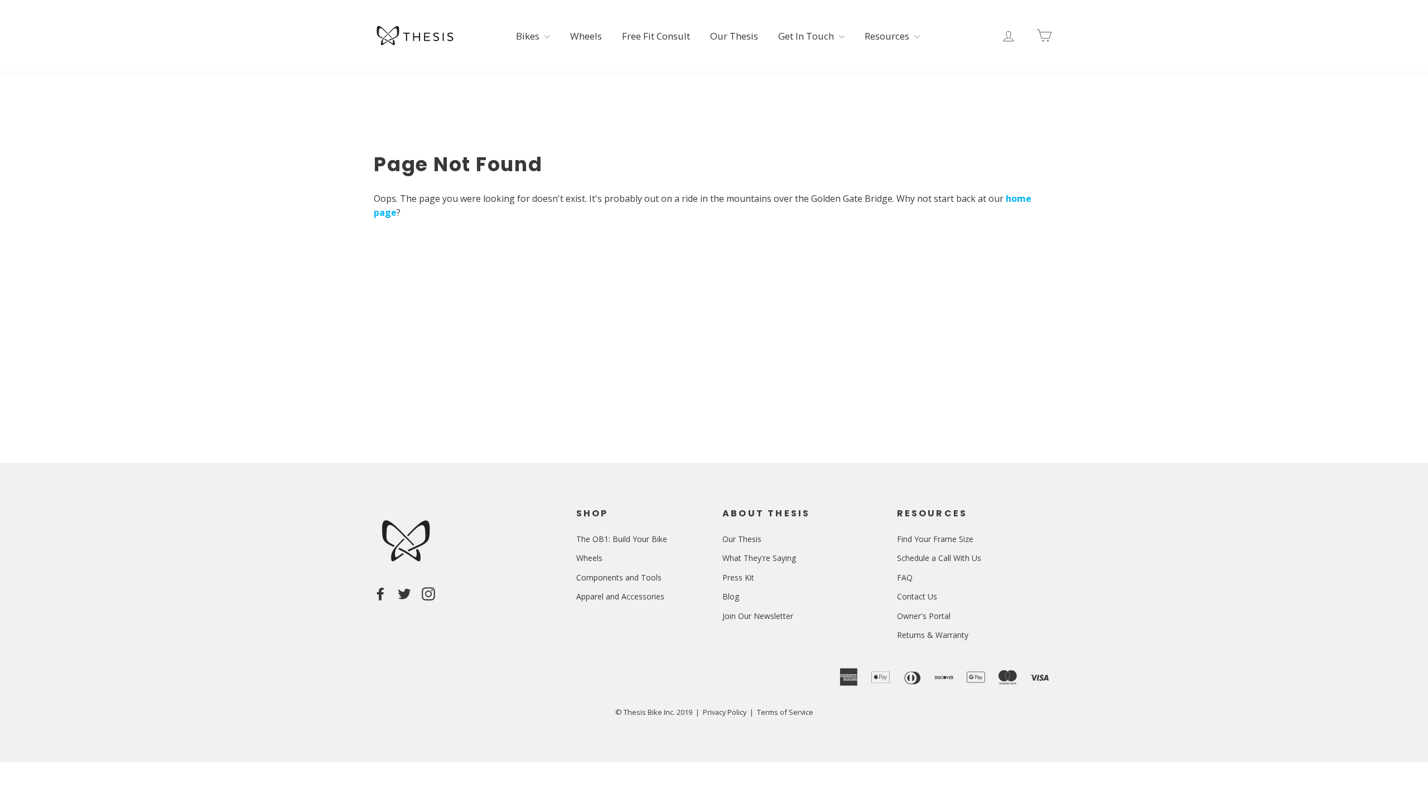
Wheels (586, 36)
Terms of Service (785, 712)
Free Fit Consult (656, 36)
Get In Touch (807, 36)
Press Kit (738, 577)
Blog (730, 596)
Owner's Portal (924, 616)
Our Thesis (734, 36)
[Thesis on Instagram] (428, 593)
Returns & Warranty (932, 635)
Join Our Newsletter (757, 616)
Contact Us (917, 596)
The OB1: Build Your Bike (621, 539)
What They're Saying (759, 558)
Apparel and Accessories (620, 596)
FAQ (905, 577)
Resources (888, 36)
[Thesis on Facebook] (380, 593)
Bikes (529, 36)
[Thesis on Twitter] (404, 593)
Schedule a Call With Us (939, 558)
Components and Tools (619, 577)
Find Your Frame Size (935, 539)
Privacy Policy (724, 712)
